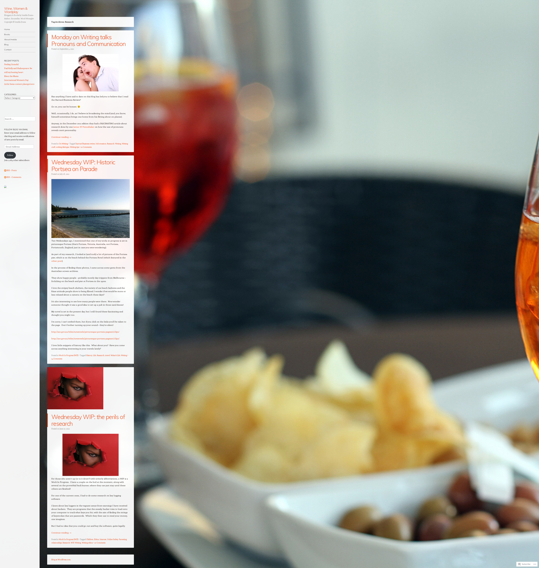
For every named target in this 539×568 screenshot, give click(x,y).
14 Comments (56, 358)
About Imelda (10, 39)
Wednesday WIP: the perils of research (88, 420)
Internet (103, 539)
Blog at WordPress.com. (61, 559)
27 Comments (99, 542)
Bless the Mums (11, 76)
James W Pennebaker (83, 126)
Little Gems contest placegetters (19, 84)
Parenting (123, 539)
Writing (118, 143)
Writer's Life (115, 355)
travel (107, 355)
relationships (56, 542)
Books (7, 34)
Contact (7, 49)
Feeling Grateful (11, 64)
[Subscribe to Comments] (5, 177)
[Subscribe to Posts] (5, 170)
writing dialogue (62, 147)
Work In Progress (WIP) (68, 355)
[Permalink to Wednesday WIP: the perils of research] (75, 411)
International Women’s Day (16, 80)
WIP (72, 542)
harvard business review (85, 143)
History (89, 355)
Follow (10, 155)
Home (7, 29)
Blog (6, 44)
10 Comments (86, 147)
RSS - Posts (12, 170)
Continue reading (61, 136)
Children (89, 539)
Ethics (96, 539)
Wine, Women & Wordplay (15, 10)
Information (101, 143)
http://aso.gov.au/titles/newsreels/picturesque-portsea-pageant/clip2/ (85, 338)
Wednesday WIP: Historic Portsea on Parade (83, 165)
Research (110, 143)
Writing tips (74, 147)
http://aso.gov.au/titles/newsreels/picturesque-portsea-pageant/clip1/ (85, 331)
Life (94, 355)
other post (56, 260)
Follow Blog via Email (16, 129)
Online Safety (112, 539)
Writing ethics (87, 542)
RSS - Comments (14, 177)
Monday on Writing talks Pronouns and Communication (88, 40)
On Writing (63, 143)
